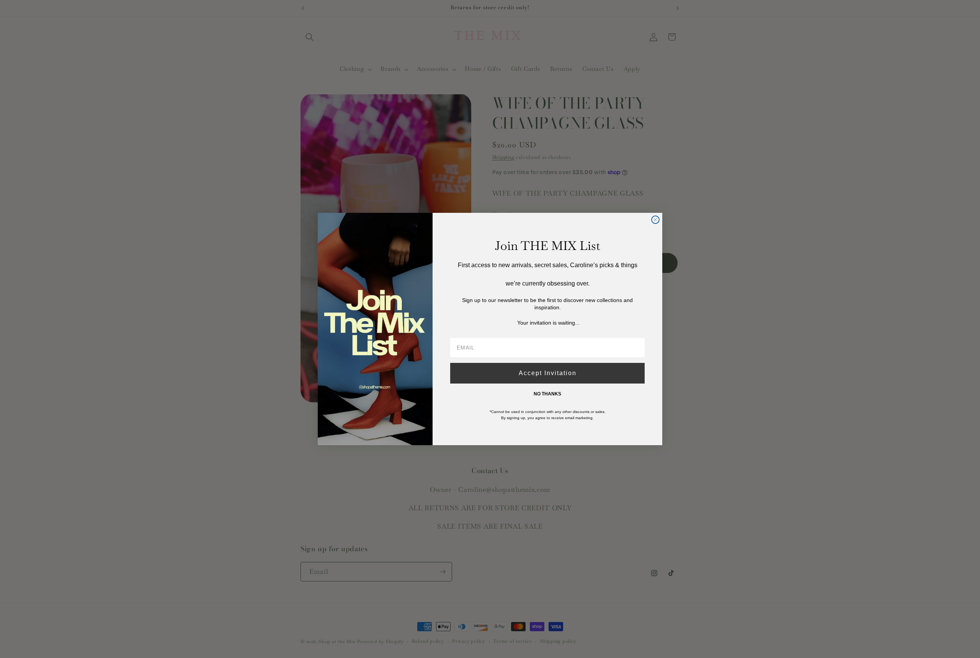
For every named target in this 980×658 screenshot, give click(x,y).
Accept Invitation (548, 373)
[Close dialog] (655, 220)
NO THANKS (547, 394)
